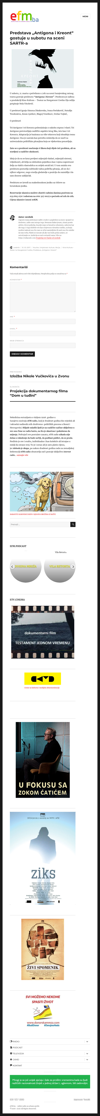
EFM (11, 1099)
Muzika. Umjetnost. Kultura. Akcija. (46, 247)
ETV (16, 1099)
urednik (16, 247)
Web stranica (17, 341)
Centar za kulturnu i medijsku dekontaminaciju (42, 688)
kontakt (87, 1099)
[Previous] (12, 566)
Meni (85, 16)
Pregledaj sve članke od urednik (48, 238)
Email (13, 329)
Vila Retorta (60, 566)
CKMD (21, 1099)
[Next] (73, 566)
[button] (11, 632)
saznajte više (22, 455)
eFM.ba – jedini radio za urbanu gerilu (24, 1106)
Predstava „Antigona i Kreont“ (45, 250)
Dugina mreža (25, 566)
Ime (12, 317)
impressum (78, 1099)
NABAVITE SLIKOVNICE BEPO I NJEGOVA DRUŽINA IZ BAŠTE (33, 514)
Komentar (16, 280)
